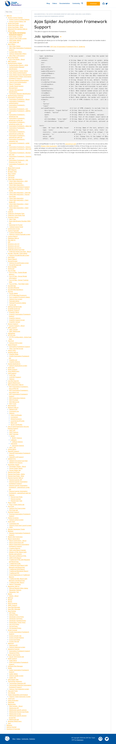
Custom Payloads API (16, 232)
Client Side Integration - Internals (19, 193)
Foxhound (11, 269)
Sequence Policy (14, 653)
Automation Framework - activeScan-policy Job (17, 123)
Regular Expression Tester (16, 529)
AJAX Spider (11, 31)
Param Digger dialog (15, 468)
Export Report (12, 259)
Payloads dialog (14, 301)
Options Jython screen (16, 520)
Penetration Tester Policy (17, 622)
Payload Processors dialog (17, 303)
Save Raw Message (14, 607)
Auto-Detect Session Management (20, 75)
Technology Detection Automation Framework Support (20, 686)
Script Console (12, 630)
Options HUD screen (15, 343)
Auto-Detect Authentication (18, 73)
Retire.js (10, 598)
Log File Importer (13, 381)
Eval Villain (11, 257)
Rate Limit (14, 423)
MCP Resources (14, 402)
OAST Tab (12, 447)
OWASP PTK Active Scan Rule (18, 461)
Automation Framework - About (19, 99)
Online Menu (12, 449)
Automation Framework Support (19, 347)
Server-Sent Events (14, 655)
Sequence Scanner (14, 649)
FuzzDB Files (12, 286)
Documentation (64, 3)
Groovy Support (13, 324)
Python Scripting (13, 518)
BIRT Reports (12, 170)
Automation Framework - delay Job (20, 126)
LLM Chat (12, 375)
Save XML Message (14, 609)
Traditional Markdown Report (18, 571)
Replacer (10, 531)
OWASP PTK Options (15, 463)
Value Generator (13, 700)
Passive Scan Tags (16, 501)
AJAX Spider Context (15, 37)
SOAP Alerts (13, 660)
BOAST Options (17, 438)
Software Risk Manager (15, 666)
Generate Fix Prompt (15, 225)
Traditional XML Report (16, 582)
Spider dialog (13, 674)
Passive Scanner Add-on (15, 478)
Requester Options (15, 590)
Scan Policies (12, 611)
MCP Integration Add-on (15, 385)
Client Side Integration (15, 179)
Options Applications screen (18, 366)
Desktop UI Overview (13, 729)
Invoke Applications (14, 364)
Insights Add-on (13, 352)
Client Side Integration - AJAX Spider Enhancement (18, 182)
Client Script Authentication (18, 82)
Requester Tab (14, 592)
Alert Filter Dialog (14, 46)
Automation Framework (15, 97)
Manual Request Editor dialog (18, 588)
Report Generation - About (17, 541)
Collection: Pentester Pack (16, 213)
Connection (14, 417)
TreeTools (11, 698)
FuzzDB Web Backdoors (15, 290)
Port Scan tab (13, 510)
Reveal (10, 600)
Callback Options (17, 442)
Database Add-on (13, 238)
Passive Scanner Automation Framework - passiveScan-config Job (19, 487)
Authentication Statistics (15, 96)
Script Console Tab (15, 636)
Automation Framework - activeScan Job (17, 115)
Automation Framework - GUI (18, 109)
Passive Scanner (16, 499)
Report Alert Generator (15, 537)
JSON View (11, 368)
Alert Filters (11, 44)
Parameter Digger (13, 465)
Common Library (13, 217)
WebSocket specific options (18, 710)
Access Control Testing (15, 18)
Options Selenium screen (17, 647)
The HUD (11, 341)
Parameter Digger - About (17, 466)
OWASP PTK (12, 459)
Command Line (14, 411)
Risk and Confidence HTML (17, 556)
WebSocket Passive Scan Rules (19, 712)
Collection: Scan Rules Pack (16, 215)
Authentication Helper (15, 63)
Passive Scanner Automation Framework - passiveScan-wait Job (20, 492)
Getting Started (11, 727)
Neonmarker (12, 405)
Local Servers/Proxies (17, 421)
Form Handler (12, 267)
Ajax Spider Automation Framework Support (17, 34)
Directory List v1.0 (13, 244)
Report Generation (14, 539)
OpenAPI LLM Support (16, 457)
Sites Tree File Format (16, 348)
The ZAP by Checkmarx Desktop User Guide (60, 14)
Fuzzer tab (12, 305)
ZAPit (11, 527)
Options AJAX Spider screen (18, 38)
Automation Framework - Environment (17, 106)
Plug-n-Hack (12, 503)
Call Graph (11, 175)
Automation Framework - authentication (17, 102)
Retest (10, 594)
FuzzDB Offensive (13, 288)
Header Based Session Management (16, 87)
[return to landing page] (13, 6)
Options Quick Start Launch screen (20, 525)
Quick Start (11, 522)
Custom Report (13, 236)
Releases (9, 725)
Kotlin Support (12, 369)
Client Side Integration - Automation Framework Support (19, 186)
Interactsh (14, 444)
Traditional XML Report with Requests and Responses (18, 579)
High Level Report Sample (17, 550)
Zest (9, 723)
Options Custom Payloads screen (19, 234)
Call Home (11, 177)
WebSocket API (14, 708)
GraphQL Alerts (14, 312)
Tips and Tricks (13, 691)
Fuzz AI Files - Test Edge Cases (19, 284)
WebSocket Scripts (15, 714)
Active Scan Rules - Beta (15, 27)
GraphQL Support (13, 310)
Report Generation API (16, 543)
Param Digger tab (15, 470)
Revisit (10, 601)
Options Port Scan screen (17, 508)
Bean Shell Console (14, 168)
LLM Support (12, 373)
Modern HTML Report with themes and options (17, 553)
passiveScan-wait (70, 144)
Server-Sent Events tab (16, 657)
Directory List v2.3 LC (14, 248)
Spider (10, 668)
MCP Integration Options (17, 398)
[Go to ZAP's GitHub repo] (103, 4)
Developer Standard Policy (17, 621)
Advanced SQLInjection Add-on (17, 29)
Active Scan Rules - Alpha (16, 25)
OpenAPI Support (13, 451)
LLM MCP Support (15, 377)
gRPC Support (12, 328)
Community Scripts (14, 229)
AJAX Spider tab (14, 42)
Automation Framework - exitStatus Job (17, 129)
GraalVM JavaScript (14, 309)
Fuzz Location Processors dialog (19, 297)
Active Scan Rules (13, 23)
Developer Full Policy (15, 619)
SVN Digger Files (13, 679)
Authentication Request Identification (16, 68)
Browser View (12, 172)
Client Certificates (16, 415)
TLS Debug (11, 693)
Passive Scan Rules (14, 472)
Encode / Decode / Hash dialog (17, 253)
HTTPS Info (11, 335)
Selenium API (13, 645)
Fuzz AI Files (12, 271)
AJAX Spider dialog (15, 40)
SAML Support (12, 605)
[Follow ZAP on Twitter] (107, 4)
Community (76, 3)
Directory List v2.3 (13, 246)
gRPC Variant (13, 329)
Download (93, 4)
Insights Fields (13, 354)
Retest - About (13, 596)
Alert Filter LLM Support (17, 56)
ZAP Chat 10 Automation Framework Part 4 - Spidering (67, 46)
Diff (9, 242)
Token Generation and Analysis (18, 695)
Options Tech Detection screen (19, 689)
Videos (54, 3)
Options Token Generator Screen (19, 697)
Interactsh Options (18, 446)
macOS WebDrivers (14, 383)
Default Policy (13, 615)
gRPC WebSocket (14, 331)
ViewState (11, 702)
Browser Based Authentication (19, 80)
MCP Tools (12, 404)
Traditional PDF (14, 573)
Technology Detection (15, 681)
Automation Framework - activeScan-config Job (17, 119)
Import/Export (12, 345)
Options (11, 379)
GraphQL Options (14, 318)
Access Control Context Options (19, 19)
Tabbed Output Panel (16, 227)
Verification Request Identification (20, 94)
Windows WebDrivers (15, 721)
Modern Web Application (49, 146)
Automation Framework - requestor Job (17, 140)
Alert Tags (12, 219)
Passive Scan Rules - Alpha (16, 474)
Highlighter (11, 333)
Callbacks (14, 440)
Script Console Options (16, 638)
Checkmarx (79, 740)
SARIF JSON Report (15, 558)
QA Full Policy (13, 626)
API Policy (12, 613)
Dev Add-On (11, 240)
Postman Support (13, 512)
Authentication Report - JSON (18, 65)
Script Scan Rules (14, 640)
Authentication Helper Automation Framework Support (20, 77)
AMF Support (12, 61)
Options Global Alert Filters (17, 54)
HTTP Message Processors (18, 295)
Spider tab (12, 678)
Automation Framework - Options (20, 147)
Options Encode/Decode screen (19, 255)
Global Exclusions (16, 419)
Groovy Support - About (17, 326)
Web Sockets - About (16, 706)
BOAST (13, 436)
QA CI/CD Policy (14, 624)
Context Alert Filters (15, 52)
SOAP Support (12, 658)
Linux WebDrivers (13, 371)
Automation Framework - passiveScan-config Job (17, 132)
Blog (48, 3)
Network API (13, 409)
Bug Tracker (12, 173)
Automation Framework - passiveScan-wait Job (17, 136)
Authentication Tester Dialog (18, 71)
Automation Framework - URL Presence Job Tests (18, 161)
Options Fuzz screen (15, 299)
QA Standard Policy (15, 628)
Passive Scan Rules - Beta (16, 476)
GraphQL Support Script (17, 320)
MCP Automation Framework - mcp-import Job (19, 391)
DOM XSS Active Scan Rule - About (20, 251)
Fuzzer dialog (13, 293)
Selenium (11, 643)
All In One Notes (13, 57)
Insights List (13, 360)
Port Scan (11, 506)
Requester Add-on (13, 586)
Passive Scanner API (15, 480)
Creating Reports (14, 548)
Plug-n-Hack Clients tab (16, 504)
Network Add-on (13, 407)
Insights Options (14, 362)
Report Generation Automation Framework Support (19, 545)
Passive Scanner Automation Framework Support (18, 482)
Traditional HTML (15, 563)
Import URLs (12, 350)
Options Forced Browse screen (19, 263)
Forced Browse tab (15, 265)
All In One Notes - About (17, 59)
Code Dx (10, 212)
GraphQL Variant (14, 322)
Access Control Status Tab (17, 21)
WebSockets (12, 704)
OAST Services (13, 434)
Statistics (32, 739)
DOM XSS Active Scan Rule (16, 250)
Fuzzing (10, 291)
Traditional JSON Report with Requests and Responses (18, 566)
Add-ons (9, 16)
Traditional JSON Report (17, 569)
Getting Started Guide (15, 307)
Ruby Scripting (12, 603)
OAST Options (13, 432)
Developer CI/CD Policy (16, 617)
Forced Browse (12, 261)
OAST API (12, 430)
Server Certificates (16, 425)
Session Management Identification (16, 91)
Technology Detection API (17, 683)
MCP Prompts (13, 400)
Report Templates (15, 84)
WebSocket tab (14, 719)
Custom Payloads (13, 231)
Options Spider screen (16, 676)
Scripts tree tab (14, 641)
